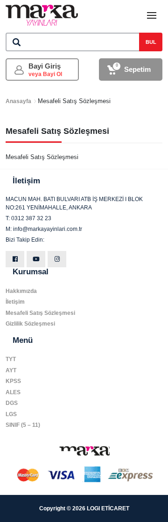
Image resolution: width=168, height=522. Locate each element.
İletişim (15, 302)
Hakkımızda (21, 291)
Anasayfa (18, 101)
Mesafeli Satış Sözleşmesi (40, 313)
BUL (151, 42)
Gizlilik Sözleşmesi (30, 323)
